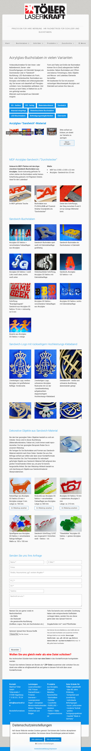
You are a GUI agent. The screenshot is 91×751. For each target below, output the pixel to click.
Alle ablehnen (37, 739)
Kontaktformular (48, 456)
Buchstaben (21, 43)
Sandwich (62, 105)
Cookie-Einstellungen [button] (45, 744)
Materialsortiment (46, 105)
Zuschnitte (67, 43)
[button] (67, 143)
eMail (27, 456)
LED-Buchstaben (18, 116)
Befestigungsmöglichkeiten (41, 116)
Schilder (37, 43)
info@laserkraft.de (32, 667)
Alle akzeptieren (53, 739)
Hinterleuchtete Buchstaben (42, 110)
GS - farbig (29, 105)
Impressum (53, 749)
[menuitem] (7, 43)
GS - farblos (16, 105)
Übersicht (62, 116)
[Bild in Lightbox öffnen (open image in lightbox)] (20, 193)
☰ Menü (82, 43)
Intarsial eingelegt (18, 110)
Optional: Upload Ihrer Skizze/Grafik (23, 631)
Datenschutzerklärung (41, 749)
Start (7, 43)
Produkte (51, 43)
